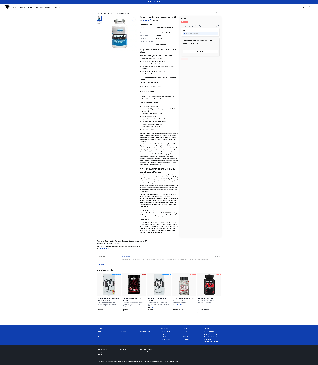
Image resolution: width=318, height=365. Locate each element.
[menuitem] (217, 13)
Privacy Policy (122, 349)
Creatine (100, 334)
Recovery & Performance (146, 331)
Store (104, 13)
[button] (7, 7)
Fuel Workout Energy (166, 331)
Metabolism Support (124, 334)
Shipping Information (103, 352)
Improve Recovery (165, 339)
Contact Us (185, 336)
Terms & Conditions (102, 349)
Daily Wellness (164, 342)
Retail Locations (186, 342)
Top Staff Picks (186, 339)
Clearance (48, 7)
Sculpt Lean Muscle (166, 334)
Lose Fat (163, 336)
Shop (15, 7)
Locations (57, 7)
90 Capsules (192, 33)
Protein (99, 331)
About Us (185, 331)
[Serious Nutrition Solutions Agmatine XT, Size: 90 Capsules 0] (99, 18)
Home (99, 13)
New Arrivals (39, 7)
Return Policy (122, 352)
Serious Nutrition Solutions (122, 13)
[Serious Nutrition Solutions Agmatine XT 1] (99, 22)
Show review (101, 264)
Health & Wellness (144, 334)
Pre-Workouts (122, 331)
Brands (30, 7)
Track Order (185, 334)
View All (100, 336)
